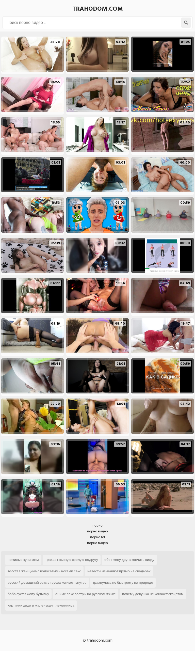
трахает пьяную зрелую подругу (71, 560)
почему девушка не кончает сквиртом (153, 594)
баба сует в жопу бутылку (28, 594)
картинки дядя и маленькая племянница (41, 605)
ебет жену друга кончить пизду (129, 560)
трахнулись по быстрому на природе (123, 582)
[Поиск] (186, 23)
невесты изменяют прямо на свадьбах (119, 571)
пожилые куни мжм (23, 560)
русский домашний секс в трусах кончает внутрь (47, 582)
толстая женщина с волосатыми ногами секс (44, 571)
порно (97, 525)
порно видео (97, 531)
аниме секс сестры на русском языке (85, 594)
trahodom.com (97, 9)
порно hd (97, 537)
